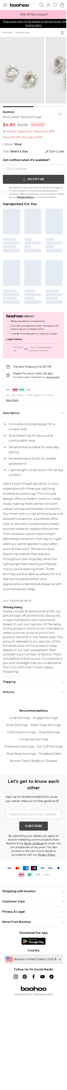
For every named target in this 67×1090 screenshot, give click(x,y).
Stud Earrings (22, 32)
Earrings (7, 32)
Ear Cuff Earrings (50, 746)
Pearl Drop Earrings (46, 725)
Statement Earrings (19, 746)
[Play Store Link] (33, 941)
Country (33, 950)
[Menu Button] (5, 5)
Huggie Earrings (45, 718)
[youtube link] (42, 977)
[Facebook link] (33, 977)
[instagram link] (16, 977)
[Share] (62, 32)
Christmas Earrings (33, 739)
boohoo (8, 112)
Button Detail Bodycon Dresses (33, 761)
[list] (33, 14)
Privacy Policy (25, 197)
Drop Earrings (49, 732)
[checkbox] (5, 192)
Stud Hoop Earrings (21, 753)
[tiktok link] (51, 977)
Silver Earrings (17, 725)
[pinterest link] (25, 977)
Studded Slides (50, 753)
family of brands (34, 843)
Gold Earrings (19, 718)
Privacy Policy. (47, 854)
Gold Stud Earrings (21, 732)
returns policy (53, 377)
